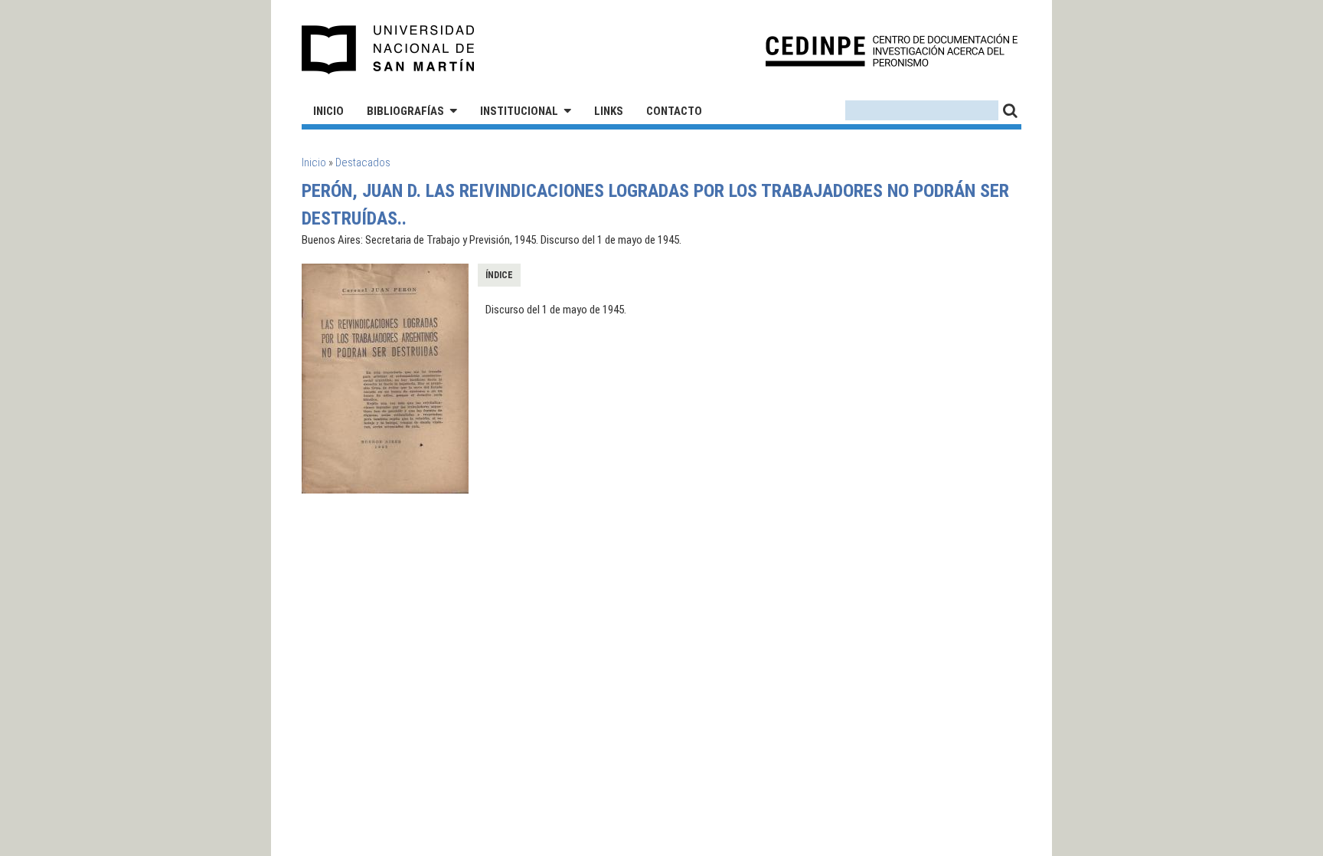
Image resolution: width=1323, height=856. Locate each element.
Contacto (674, 111)
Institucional (519, 111)
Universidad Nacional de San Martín (388, 49)
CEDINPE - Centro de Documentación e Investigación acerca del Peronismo (892, 50)
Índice (499, 275)
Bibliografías (405, 111)
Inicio (328, 111)
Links (608, 111)
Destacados (362, 162)
